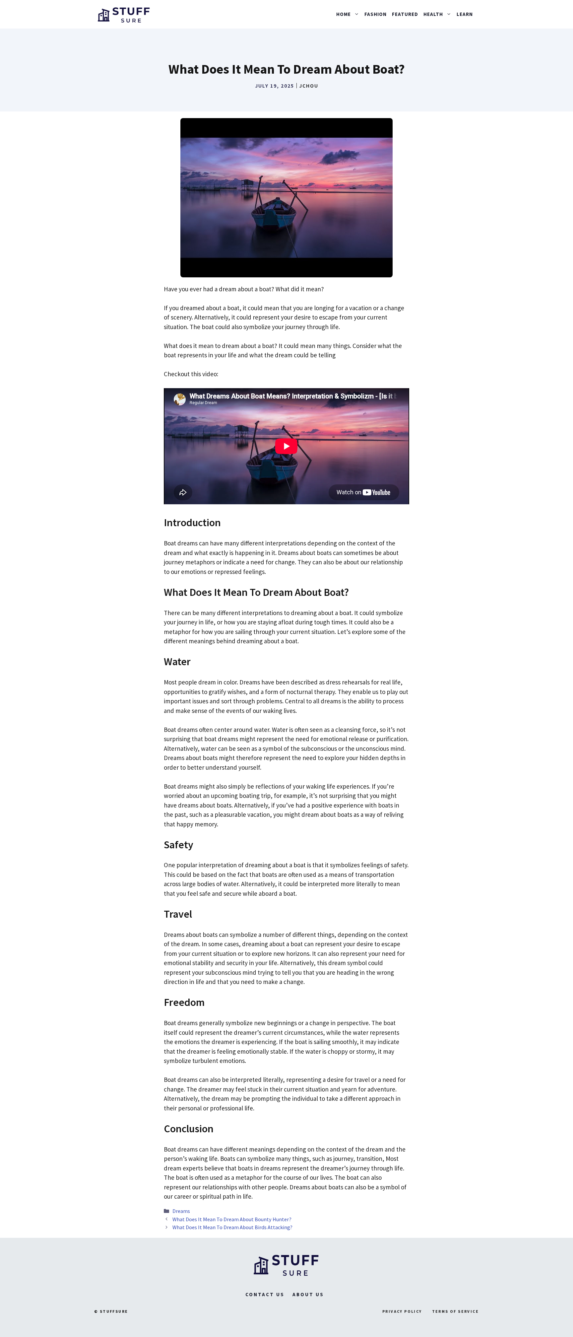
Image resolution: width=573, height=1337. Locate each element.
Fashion (375, 14)
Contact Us (265, 1294)
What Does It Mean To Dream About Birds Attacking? (232, 1227)
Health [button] (433, 14)
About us (308, 1294)
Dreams (181, 1211)
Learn (465, 14)
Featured (405, 14)
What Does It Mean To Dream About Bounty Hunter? (231, 1219)
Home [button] (343, 14)
